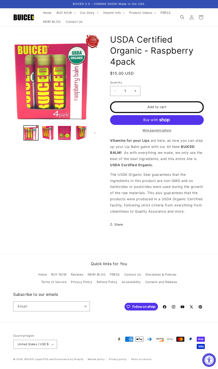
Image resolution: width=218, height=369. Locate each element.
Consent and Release (161, 282)
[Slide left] (18, 133)
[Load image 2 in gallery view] (47, 133)
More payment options (157, 130)
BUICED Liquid (33, 359)
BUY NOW (58, 274)
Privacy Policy (81, 282)
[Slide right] (94, 133)
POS (45, 359)
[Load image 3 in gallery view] (64, 133)
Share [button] (118, 224)
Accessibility (131, 282)
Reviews (77, 274)
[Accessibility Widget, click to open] (209, 360)
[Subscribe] (85, 306)
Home (42, 274)
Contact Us (132, 274)
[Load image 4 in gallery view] (81, 133)
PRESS (115, 274)
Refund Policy (107, 282)
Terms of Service (54, 282)
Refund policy (96, 359)
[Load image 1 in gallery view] (31, 133)
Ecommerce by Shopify (68, 359)
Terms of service (141, 359)
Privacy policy (118, 359)
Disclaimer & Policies (160, 274)
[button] (65, 12)
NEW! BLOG (96, 274)
